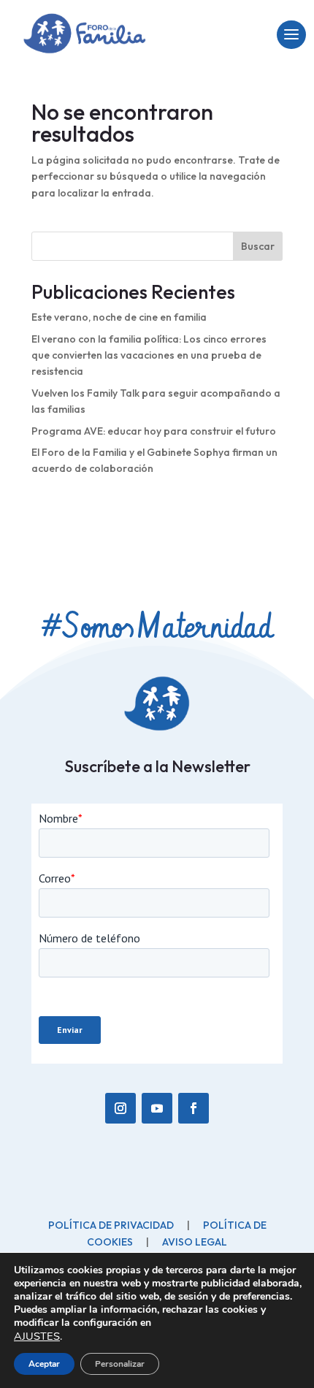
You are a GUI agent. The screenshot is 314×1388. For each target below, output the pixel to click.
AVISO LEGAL (194, 1241)
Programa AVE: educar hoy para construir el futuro (153, 431)
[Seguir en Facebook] (193, 1108)
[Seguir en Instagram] (120, 1108)
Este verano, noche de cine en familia (119, 317)
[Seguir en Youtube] (157, 1108)
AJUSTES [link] (37, 1336)
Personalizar (120, 1364)
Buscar (258, 246)
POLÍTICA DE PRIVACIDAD (111, 1225)
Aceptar (44, 1364)
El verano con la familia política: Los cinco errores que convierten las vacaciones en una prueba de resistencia (149, 355)
